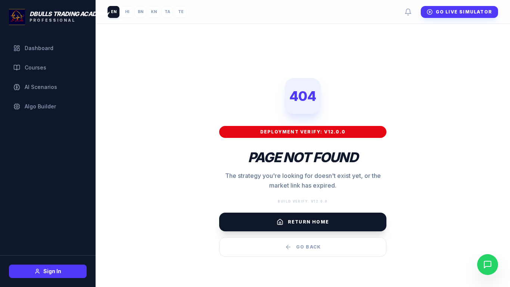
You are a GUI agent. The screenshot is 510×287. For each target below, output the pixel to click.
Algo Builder (40, 106)
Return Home (308, 222)
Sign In (52, 271)
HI (127, 11)
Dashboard (39, 48)
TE (181, 11)
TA (167, 11)
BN (140, 11)
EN (113, 11)
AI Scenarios (41, 87)
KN (154, 11)
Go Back (308, 247)
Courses (35, 67)
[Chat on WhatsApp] (487, 264)
